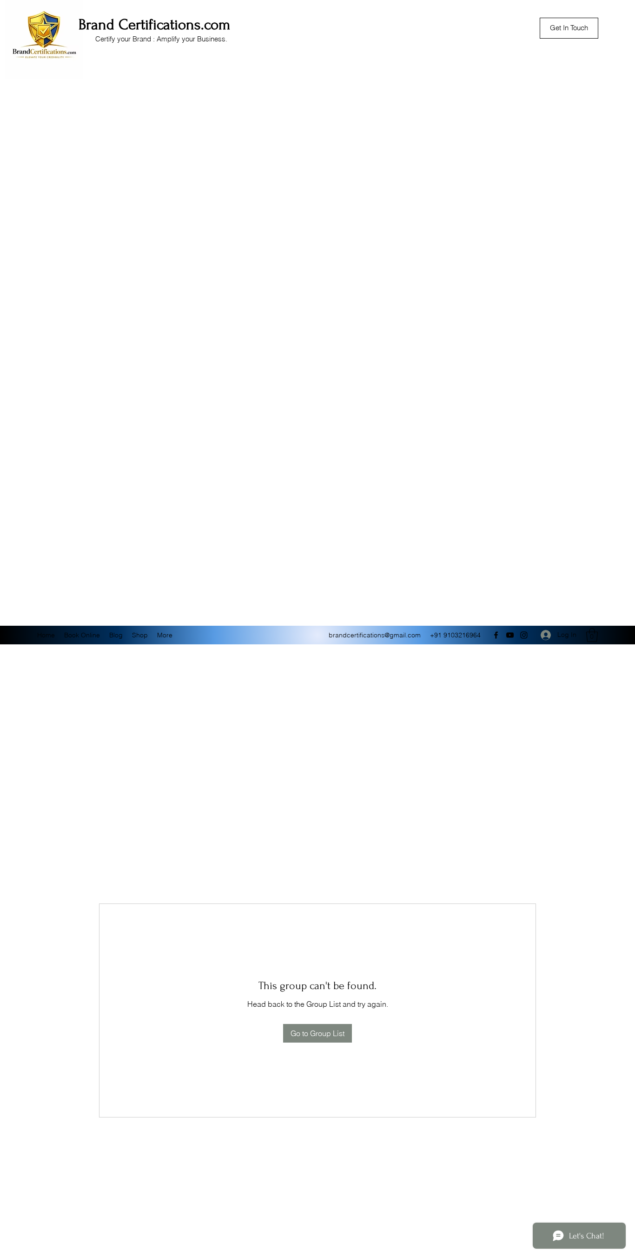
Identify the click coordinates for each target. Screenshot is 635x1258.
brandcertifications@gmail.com (375, 635)
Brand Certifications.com (155, 24)
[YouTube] (510, 635)
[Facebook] (496, 635)
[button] (592, 635)
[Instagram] (524, 635)
